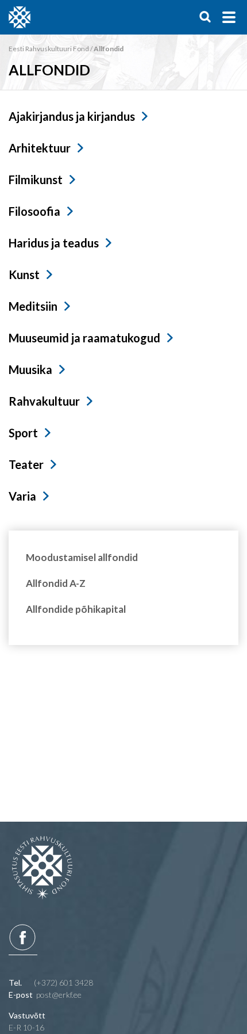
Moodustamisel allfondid (82, 557)
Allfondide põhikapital (76, 609)
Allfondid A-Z (56, 583)
